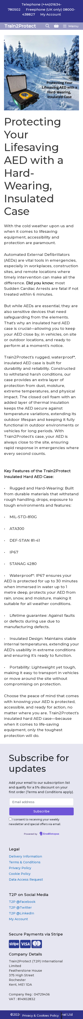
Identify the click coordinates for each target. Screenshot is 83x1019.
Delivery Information (25, 856)
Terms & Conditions (25, 862)
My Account (50, 14)
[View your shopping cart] (56, 26)
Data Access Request (26, 880)
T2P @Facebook (22, 902)
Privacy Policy (20, 868)
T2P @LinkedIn (21, 913)
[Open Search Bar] (47, 26)
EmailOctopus (51, 834)
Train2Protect (20, 26)
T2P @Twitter (20, 908)
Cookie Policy (20, 874)
